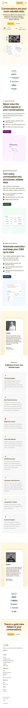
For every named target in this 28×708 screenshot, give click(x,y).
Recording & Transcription (8, 660)
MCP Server (5, 665)
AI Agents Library (6, 659)
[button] (25, 3)
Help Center (5, 684)
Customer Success (7, 672)
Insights (4, 664)
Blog (4, 682)
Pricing (4, 657)
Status (4, 689)
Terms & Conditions (6, 697)
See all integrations (7, 677)
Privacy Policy (5, 698)
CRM (4, 670)
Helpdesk (5, 674)
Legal (4, 700)
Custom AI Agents (7, 662)
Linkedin (5, 691)
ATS (4, 675)
